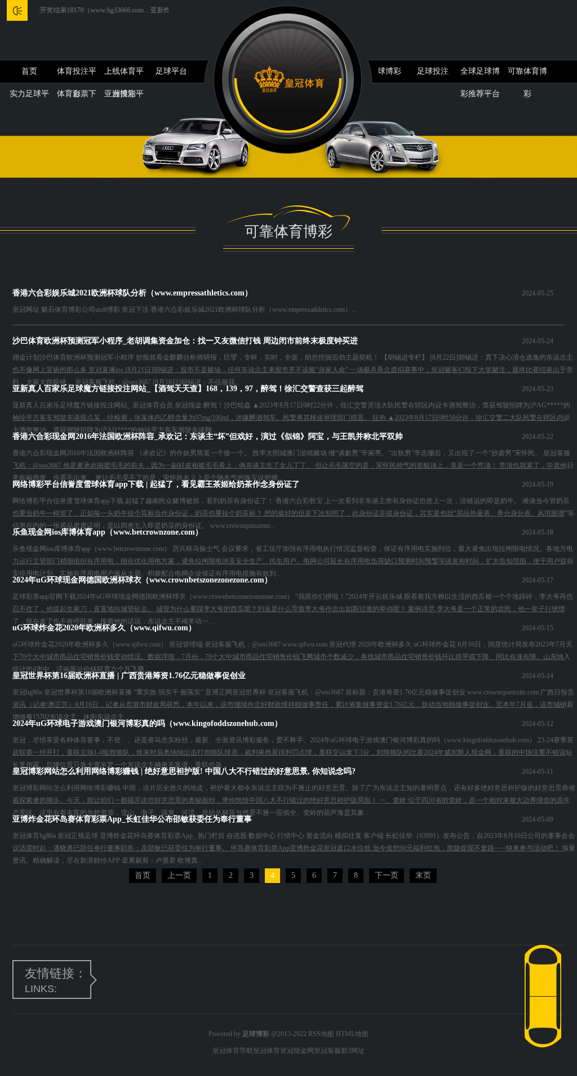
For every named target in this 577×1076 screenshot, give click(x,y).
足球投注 (433, 71)
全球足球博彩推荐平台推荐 (480, 75)
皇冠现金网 (297, 1051)
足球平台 (171, 71)
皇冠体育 (266, 1051)
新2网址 (353, 1051)
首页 (29, 71)
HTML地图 (352, 1034)
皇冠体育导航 (232, 1051)
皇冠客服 (327, 1051)
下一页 (386, 875)
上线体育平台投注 (124, 75)
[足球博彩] (289, 79)
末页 (423, 875)
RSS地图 (321, 1034)
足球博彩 (385, 71)
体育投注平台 (76, 75)
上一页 (179, 875)
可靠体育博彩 (527, 75)
